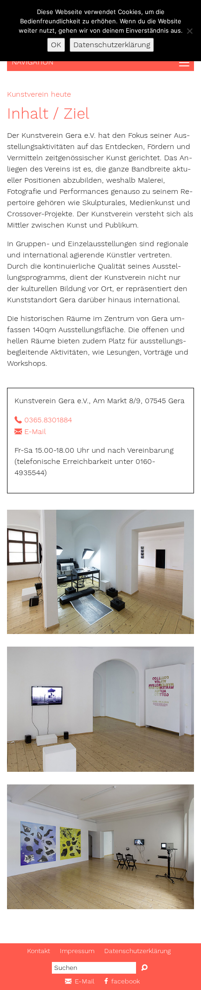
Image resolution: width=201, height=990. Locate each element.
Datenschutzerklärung (137, 950)
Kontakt (38, 950)
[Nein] (189, 31)
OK (56, 44)
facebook (125, 981)
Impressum (77, 950)
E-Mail (35, 431)
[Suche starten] (144, 967)
